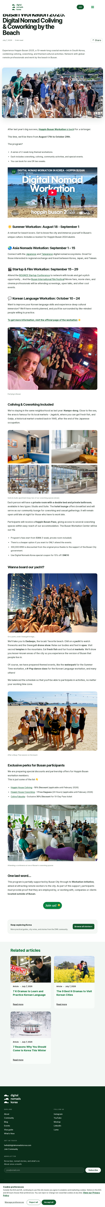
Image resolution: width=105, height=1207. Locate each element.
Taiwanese (47, 254)
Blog (6, 1122)
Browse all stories (83, 926)
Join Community (11, 1149)
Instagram (58, 1114)
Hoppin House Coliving (21, 787)
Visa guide (8, 1130)
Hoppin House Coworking (23, 792)
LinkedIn (57, 1126)
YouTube (57, 1118)
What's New (9, 1133)
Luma (56, 1130)
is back (56, 129)
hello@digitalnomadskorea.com (17, 1145)
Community (9, 1118)
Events (7, 1126)
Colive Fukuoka (18, 796)
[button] (92, 7)
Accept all (48, 1202)
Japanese (31, 254)
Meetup (57, 1122)
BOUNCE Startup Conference (34, 275)
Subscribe (93, 1170)
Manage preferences (14, 1202)
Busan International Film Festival (47, 279)
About (6, 1114)
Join (80, 7)
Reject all (33, 1202)
